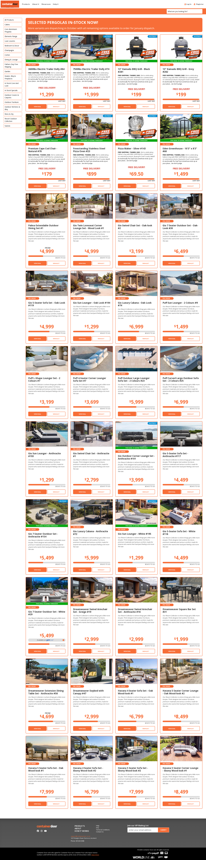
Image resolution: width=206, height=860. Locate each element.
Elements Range (11, 36)
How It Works (82, 831)
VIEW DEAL (37, 106)
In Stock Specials (11, 90)
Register (200, 4)
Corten (7, 55)
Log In (188, 4)
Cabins (7, 24)
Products (26, 4)
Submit (163, 830)
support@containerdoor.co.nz (80, 836)
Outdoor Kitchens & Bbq (12, 108)
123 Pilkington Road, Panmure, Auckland (83, 838)
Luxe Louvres (10, 41)
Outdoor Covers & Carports (12, 96)
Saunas (7, 126)
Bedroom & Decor (12, 45)
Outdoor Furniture (12, 102)
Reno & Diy (9, 114)
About (35, 4)
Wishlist (56, 106)
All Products (9, 20)
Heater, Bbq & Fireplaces (10, 77)
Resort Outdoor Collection (11, 120)
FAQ (97, 828)
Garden (7, 71)
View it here (95, 855)
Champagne (9, 50)
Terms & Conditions (103, 830)
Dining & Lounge (11, 59)
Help (55, 4)
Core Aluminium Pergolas (11, 30)
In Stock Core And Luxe (11, 84)
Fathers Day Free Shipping (11, 65)
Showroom (46, 4)
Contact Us (99, 832)
